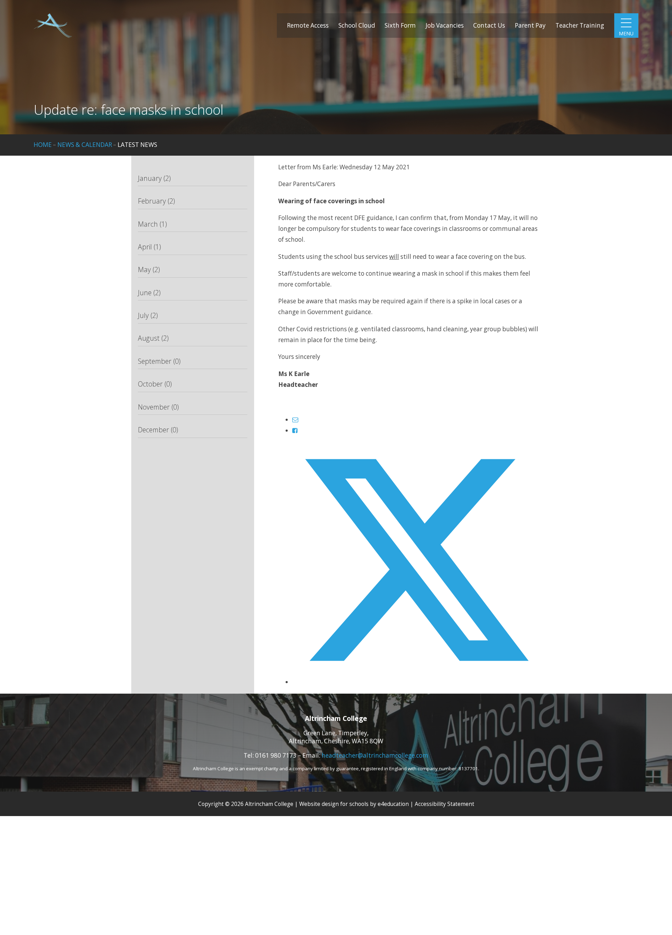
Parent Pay (530, 25)
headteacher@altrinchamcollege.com (375, 755)
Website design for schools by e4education (354, 804)
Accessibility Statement (444, 804)
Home (43, 145)
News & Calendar (84, 145)
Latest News (137, 145)
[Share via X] (416, 682)
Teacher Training (579, 25)
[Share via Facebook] (295, 430)
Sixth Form (400, 25)
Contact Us (489, 25)
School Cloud (356, 25)
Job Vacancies (445, 25)
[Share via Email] (295, 420)
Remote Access (308, 25)
